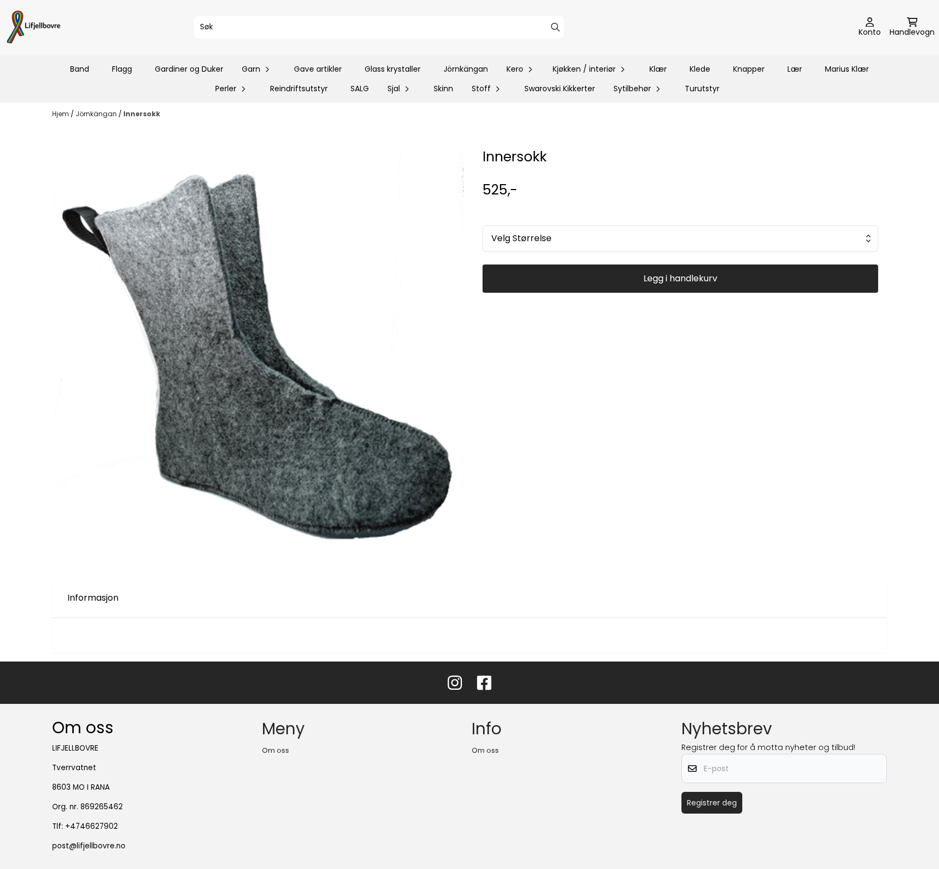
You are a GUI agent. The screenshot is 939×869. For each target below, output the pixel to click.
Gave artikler (318, 69)
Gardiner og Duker (189, 69)
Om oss (275, 750)
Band (79, 69)
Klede (700, 69)
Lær (794, 69)
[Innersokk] (259, 353)
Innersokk (141, 113)
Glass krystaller (393, 69)
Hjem (61, 113)
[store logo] (34, 27)
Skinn (443, 88)
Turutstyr (702, 88)
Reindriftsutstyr (299, 88)
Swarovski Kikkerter (559, 88)
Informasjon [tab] (92, 597)
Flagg (122, 69)
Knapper (749, 69)
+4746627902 (91, 826)
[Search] (555, 27)
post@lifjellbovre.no (89, 846)
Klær (658, 69)
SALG (359, 88)
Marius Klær (847, 69)
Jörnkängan (465, 69)
